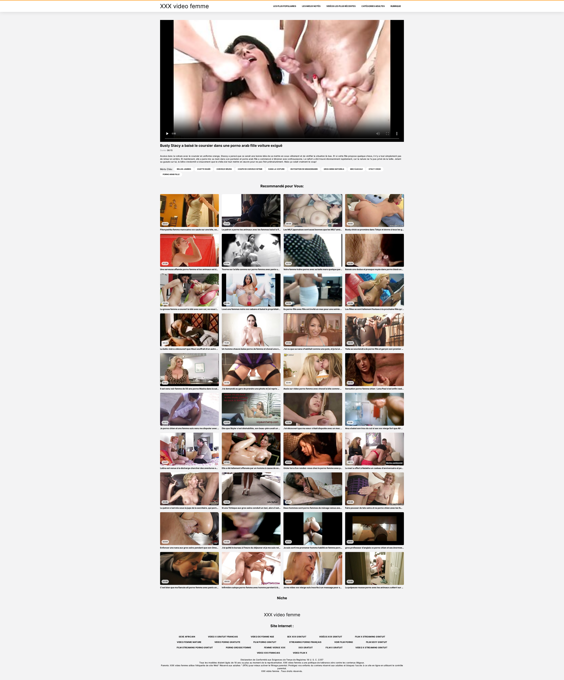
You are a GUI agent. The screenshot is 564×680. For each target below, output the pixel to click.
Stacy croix (375, 169)
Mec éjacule (356, 169)
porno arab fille (171, 174)
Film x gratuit (334, 647)
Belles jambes (184, 169)
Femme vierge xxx (275, 647)
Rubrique (396, 6)
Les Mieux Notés (311, 6)
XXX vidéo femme (270, 671)
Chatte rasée (203, 169)
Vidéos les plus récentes (341, 6)
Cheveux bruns (224, 169)
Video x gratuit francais (223, 636)
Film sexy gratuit (376, 642)
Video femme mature (189, 642)
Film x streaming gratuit (370, 636)
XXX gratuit (305, 647)
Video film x (300, 653)
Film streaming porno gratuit (195, 647)
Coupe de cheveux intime (250, 169)
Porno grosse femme (238, 647)
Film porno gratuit (264, 642)
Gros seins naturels (334, 169)
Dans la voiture (276, 169)
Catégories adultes (373, 6)
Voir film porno (343, 642)
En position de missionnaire (304, 169)
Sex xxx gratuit (296, 636)
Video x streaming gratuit (371, 647)
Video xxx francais (268, 653)
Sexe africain (187, 636)
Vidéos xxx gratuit (330, 636)
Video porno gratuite (227, 642)
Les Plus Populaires (284, 6)
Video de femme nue (262, 636)
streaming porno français (305, 642)
